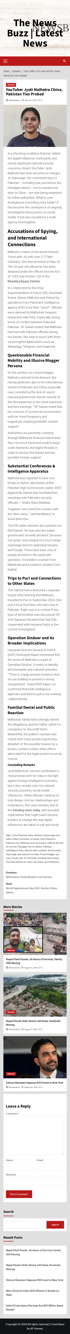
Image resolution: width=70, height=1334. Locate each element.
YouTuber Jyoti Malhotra (46, 861)
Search (8, 1211)
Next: (31, 888)
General (10, 84)
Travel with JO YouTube (24, 857)
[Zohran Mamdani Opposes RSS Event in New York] (35, 1057)
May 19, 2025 (31, 100)
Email (40, 1160)
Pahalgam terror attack (30, 846)
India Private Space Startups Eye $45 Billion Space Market (34, 1307)
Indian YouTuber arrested (25, 838)
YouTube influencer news (19, 861)
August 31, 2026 (31, 967)
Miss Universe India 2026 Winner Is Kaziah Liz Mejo (32, 1292)
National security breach (33, 842)
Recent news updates (36, 850)
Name (9, 1160)
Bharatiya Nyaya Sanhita (24, 281)
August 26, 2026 (31, 1087)
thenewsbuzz (15, 100)
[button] (6, 60)
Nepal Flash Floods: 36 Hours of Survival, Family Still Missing (33, 1252)
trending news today (26, 810)
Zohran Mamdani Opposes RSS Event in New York (34, 1083)
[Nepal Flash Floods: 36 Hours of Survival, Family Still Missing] (35, 934)
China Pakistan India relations (27, 835)
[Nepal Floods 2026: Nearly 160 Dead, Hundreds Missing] (35, 995)
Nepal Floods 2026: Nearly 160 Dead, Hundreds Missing (33, 1267)
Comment (12, 1113)
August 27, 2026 (31, 1029)
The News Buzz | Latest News (35, 33)
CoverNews (57, 1324)
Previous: (29, 875)
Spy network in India (28, 854)
